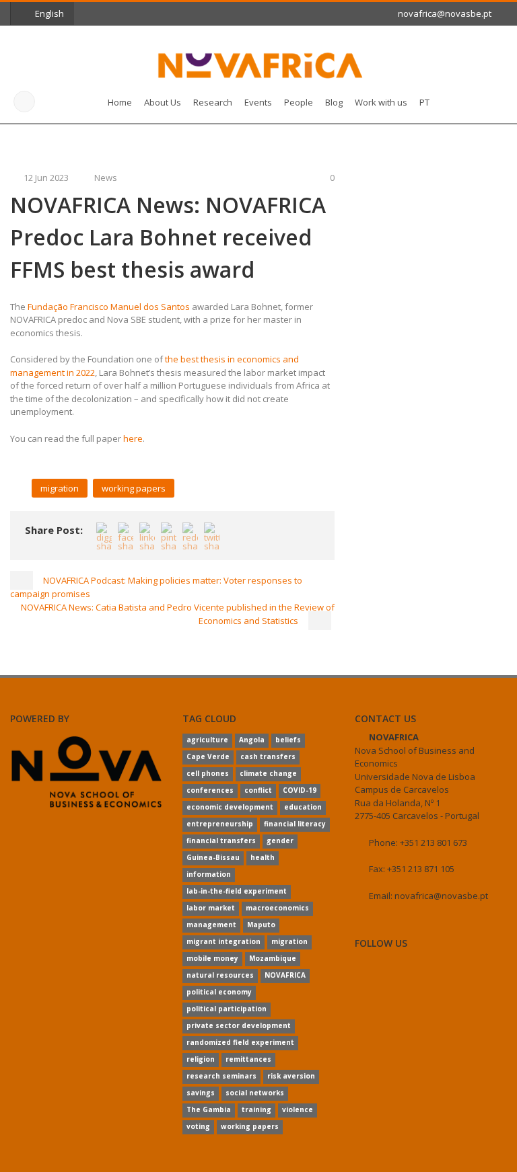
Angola (252, 739)
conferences (210, 790)
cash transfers (268, 756)
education (303, 807)
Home (120, 102)
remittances (248, 1059)
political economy (219, 992)
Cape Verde (208, 756)
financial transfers (221, 840)
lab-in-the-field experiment (236, 891)
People (298, 102)
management (211, 924)
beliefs (288, 739)
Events (258, 102)
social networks (255, 1092)
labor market (210, 907)
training (256, 1109)
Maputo (261, 924)
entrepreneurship (219, 823)
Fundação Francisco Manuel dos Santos (109, 307)
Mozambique (272, 958)
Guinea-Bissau (213, 857)
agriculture (207, 739)
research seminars (221, 1076)
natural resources (220, 975)
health (262, 857)
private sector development (238, 1025)
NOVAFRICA (285, 975)
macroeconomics (277, 907)
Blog (334, 102)
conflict (258, 790)
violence (297, 1109)
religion (200, 1059)
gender (280, 840)
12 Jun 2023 (46, 177)
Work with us (381, 102)
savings (200, 1092)
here (133, 438)
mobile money (212, 958)
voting (198, 1126)
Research (212, 102)
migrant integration (223, 941)
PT (424, 102)
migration (59, 488)
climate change (268, 773)
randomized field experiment (240, 1042)
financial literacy (295, 823)
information (208, 874)
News (105, 177)
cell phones (207, 773)
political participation (226, 1008)
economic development (229, 807)
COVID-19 (299, 790)
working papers (134, 488)
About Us (162, 102)
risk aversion (291, 1076)
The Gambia (208, 1109)
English (49, 13)
